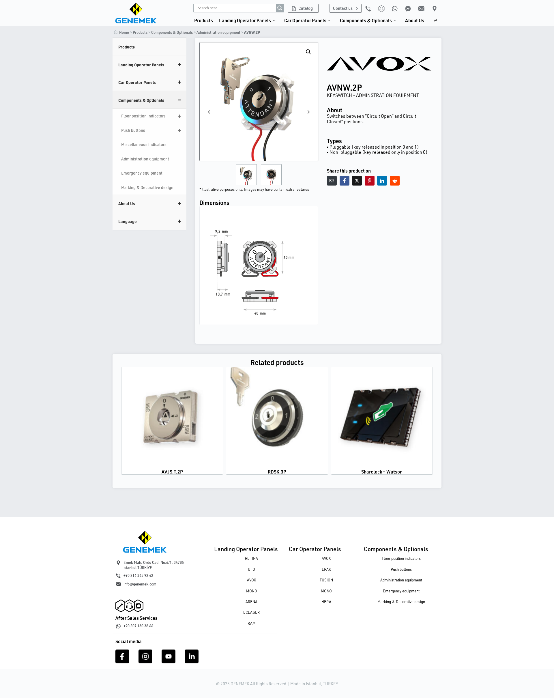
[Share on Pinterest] (370, 181)
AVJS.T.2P (172, 472)
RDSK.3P (277, 472)
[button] (308, 52)
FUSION (326, 580)
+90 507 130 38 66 (138, 626)
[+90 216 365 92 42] (118, 576)
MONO (251, 591)
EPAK (326, 569)
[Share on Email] (332, 181)
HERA (326, 601)
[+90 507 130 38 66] (118, 626)
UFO (251, 569)
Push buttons (401, 569)
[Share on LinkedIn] (382, 181)
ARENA (251, 601)
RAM (252, 623)
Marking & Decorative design (401, 601)
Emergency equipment (401, 591)
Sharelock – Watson (382, 472)
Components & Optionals (396, 549)
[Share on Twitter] (357, 181)
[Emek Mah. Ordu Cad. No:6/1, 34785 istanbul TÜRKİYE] (118, 563)
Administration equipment (218, 32)
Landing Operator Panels (246, 549)
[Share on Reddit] (395, 181)
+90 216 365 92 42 (138, 575)
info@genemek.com (139, 584)
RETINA (251, 558)
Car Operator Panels (315, 549)
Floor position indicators (401, 558)
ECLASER (251, 612)
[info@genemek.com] (118, 584)
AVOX (251, 580)
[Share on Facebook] (344, 181)
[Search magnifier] (280, 8)
